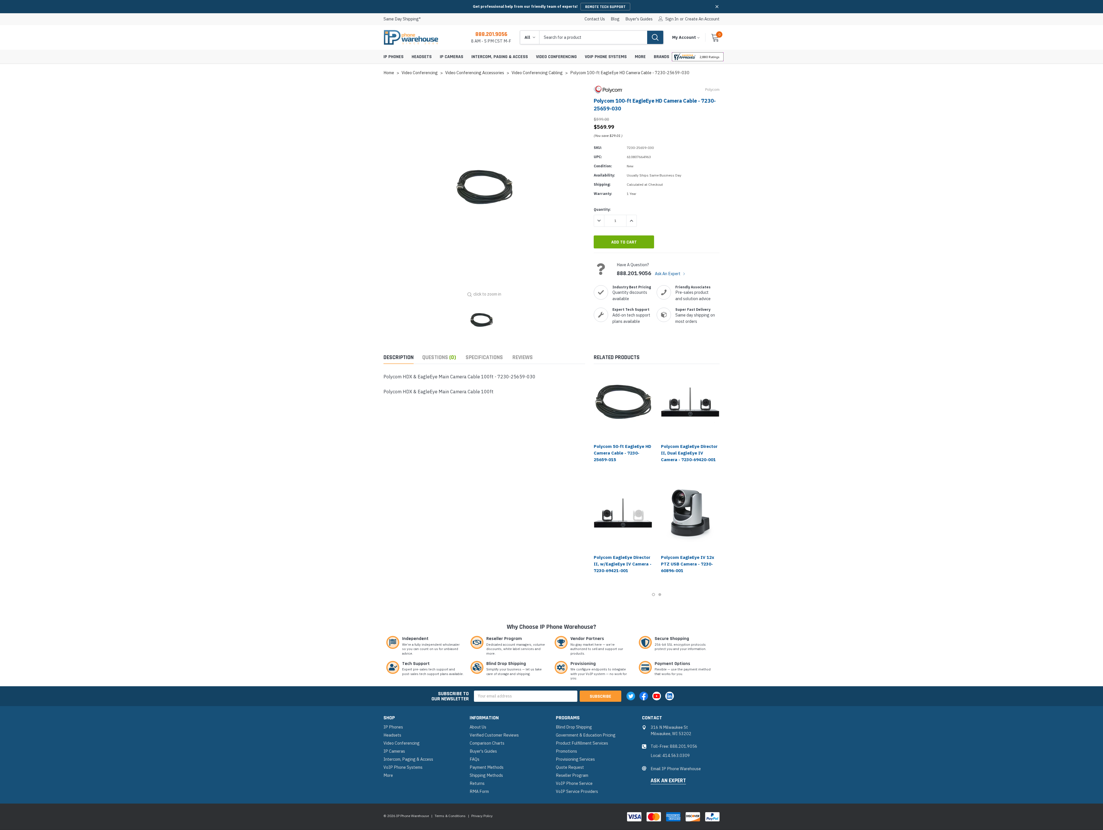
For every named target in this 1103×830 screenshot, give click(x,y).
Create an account (702, 19)
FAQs (474, 759)
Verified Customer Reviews (494, 735)
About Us (478, 727)
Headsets (422, 57)
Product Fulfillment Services (582, 743)
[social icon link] (630, 696)
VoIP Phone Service (574, 783)
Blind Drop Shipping (574, 727)
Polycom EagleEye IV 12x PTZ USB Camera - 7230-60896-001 (687, 564)
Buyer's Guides (639, 19)
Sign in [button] (671, 19)
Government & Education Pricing (586, 735)
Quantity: (602, 209)
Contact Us (595, 19)
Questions (439, 357)
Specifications (484, 357)
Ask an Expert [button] (668, 781)
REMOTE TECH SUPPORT (605, 6)
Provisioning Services (575, 759)
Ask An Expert (668, 273)
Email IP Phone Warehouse (676, 768)
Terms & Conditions (450, 816)
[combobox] (593, 37)
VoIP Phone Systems (606, 57)
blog (615, 19)
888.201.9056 (491, 34)
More (640, 57)
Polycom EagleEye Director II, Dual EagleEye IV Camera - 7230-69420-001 (689, 453)
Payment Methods (487, 767)
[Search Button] (655, 37)
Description (398, 357)
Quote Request (570, 767)
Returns (477, 783)
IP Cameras (451, 57)
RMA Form (479, 791)
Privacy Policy (482, 816)
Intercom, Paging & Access (499, 57)
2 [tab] (659, 594)
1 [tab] (653, 594)
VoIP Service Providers (577, 791)
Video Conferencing (556, 57)
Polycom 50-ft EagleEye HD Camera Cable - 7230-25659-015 (622, 453)
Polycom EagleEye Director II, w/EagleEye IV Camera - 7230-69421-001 (622, 564)
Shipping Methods (486, 775)
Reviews (522, 357)
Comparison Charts (487, 743)
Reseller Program (572, 775)
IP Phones (393, 57)
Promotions (566, 751)
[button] (717, 6)
